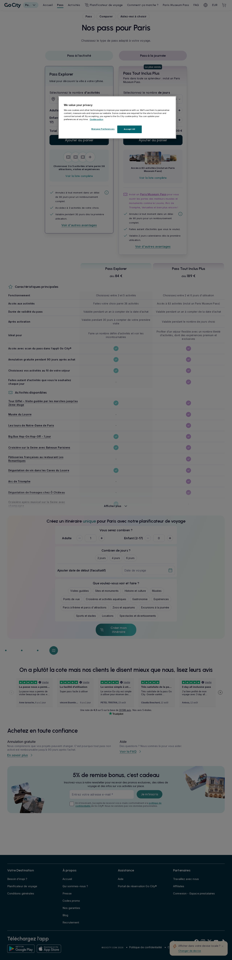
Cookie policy (96, 119)
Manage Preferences (103, 129)
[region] (117, 117)
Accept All (129, 129)
